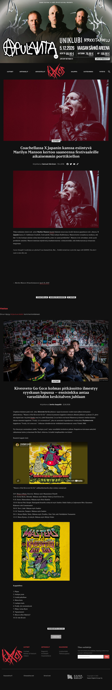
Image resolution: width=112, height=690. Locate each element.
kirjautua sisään (17, 314)
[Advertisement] (56, 266)
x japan (71, 297)
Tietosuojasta (64, 654)
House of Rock (22, 494)
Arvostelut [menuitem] (40, 72)
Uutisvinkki (63, 651)
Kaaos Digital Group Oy (94, 678)
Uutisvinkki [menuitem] (88, 72)
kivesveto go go (56, 629)
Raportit (44, 651)
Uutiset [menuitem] (10, 72)
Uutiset (55, 141)
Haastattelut (46, 656)
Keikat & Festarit (29, 654)
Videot (26, 656)
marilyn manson (57, 297)
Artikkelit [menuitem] (24, 72)
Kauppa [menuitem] (74, 72)
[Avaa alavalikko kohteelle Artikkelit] (29, 71)
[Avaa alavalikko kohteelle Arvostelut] (46, 71)
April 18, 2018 (44, 283)
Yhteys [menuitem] (102, 72)
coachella (42, 297)
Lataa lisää (55, 637)
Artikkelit (44, 654)
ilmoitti (51, 232)
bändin (32, 417)
